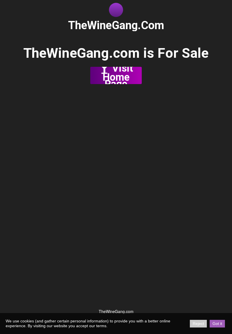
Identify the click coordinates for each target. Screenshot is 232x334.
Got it (217, 323)
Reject (198, 323)
